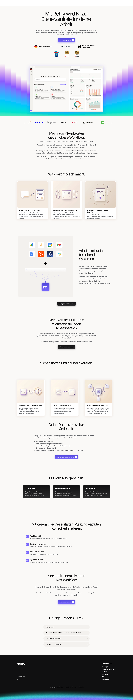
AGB (103, 677)
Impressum (105, 674)
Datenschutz (105, 679)
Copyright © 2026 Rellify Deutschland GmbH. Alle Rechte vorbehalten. (66, 687)
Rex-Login (105, 667)
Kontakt (104, 671)
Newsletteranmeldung (108, 669)
